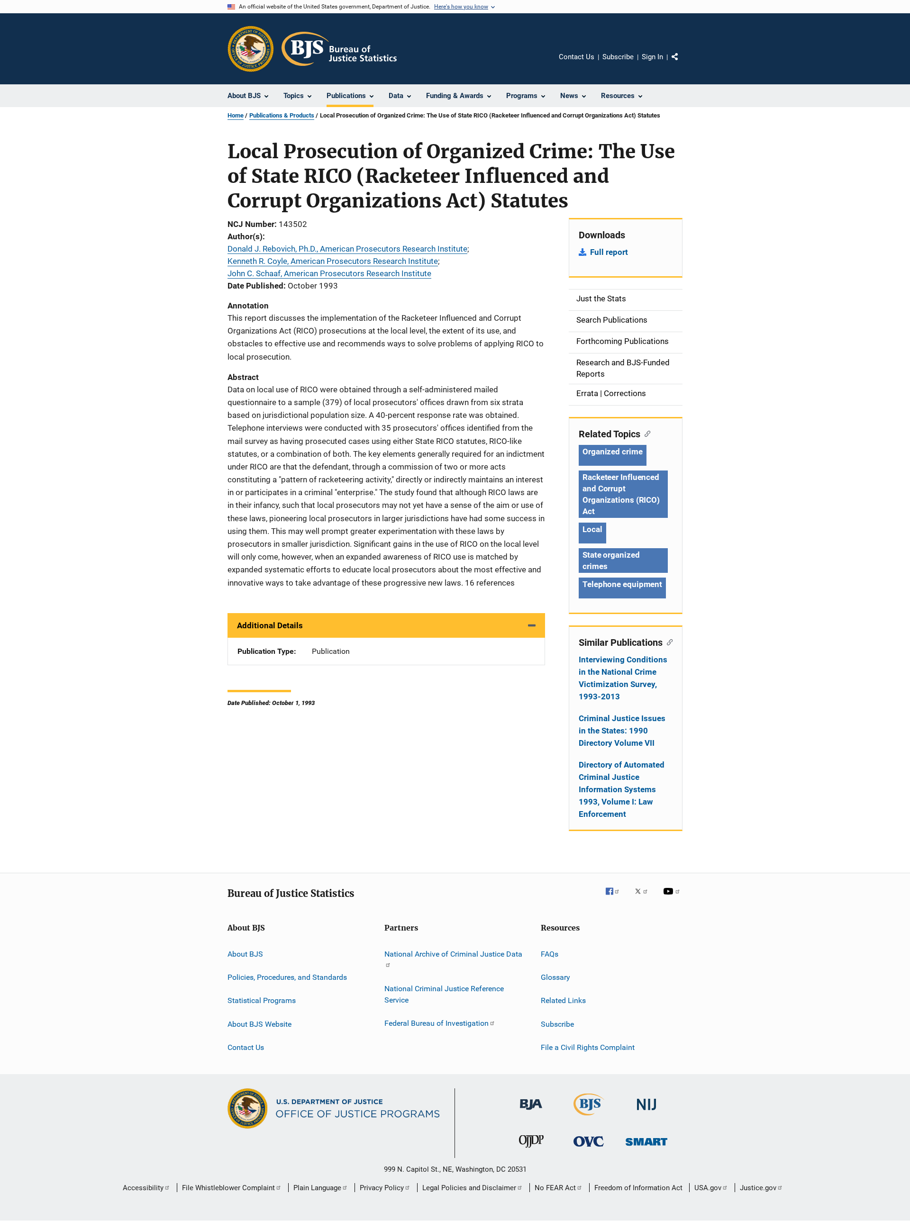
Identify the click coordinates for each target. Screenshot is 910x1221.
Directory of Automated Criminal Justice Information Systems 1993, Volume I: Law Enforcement (621, 789)
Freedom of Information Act (638, 1188)
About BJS (245, 953)
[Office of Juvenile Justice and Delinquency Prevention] (531, 1149)
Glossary (555, 977)
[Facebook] (616, 897)
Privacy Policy (382, 1188)
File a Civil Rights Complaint (588, 1047)
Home (236, 115)
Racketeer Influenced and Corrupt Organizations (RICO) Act (621, 494)
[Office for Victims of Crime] (588, 1148)
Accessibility (143, 1188)
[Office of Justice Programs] (251, 49)
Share (682, 63)
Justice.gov (758, 1188)
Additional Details (270, 625)
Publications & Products (281, 115)
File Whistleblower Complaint (228, 1188)
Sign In (652, 57)
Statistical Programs (262, 1000)
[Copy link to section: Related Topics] (645, 433)
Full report (609, 252)
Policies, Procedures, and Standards (287, 977)
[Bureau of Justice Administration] (531, 1111)
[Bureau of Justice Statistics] (588, 1117)
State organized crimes (611, 560)
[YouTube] (673, 897)
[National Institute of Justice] (646, 1111)
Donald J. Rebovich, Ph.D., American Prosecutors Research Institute (347, 248)
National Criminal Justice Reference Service (444, 994)
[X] (644, 897)
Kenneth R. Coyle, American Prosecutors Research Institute (333, 261)
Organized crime (612, 451)
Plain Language (317, 1188)
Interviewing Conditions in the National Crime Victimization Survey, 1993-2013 (623, 678)
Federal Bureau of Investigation (436, 1023)
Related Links (563, 1000)
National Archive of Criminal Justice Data (453, 953)
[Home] (339, 49)
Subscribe (618, 57)
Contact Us (576, 57)
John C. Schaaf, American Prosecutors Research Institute (329, 273)
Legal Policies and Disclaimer (469, 1188)
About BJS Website (259, 1023)
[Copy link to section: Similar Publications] (668, 641)
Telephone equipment (622, 584)
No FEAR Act (555, 1188)
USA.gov (707, 1188)
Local (592, 529)
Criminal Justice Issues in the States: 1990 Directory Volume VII (622, 731)
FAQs (549, 953)
